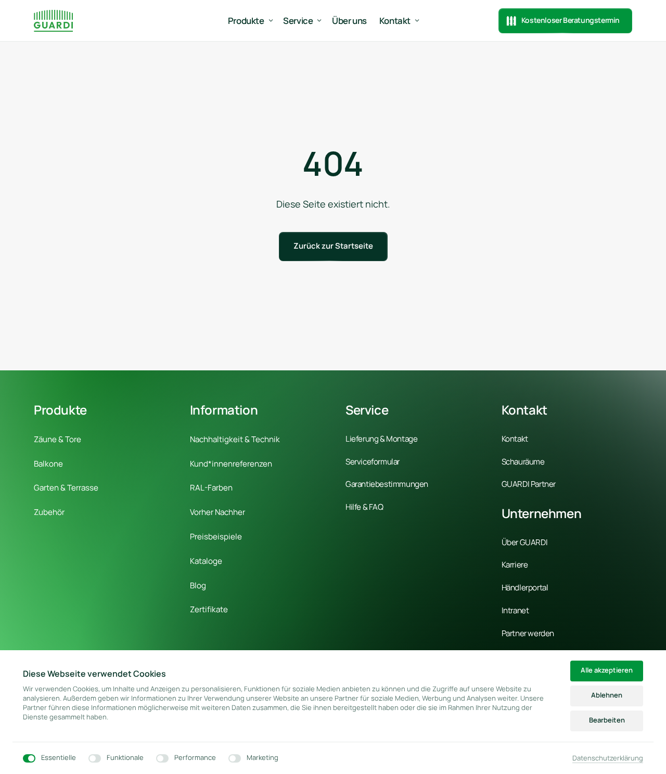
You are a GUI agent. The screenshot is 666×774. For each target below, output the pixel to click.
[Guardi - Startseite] (53, 20)
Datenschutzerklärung (607, 758)
